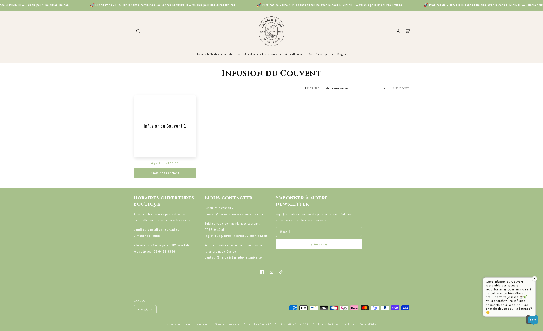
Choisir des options (164, 173)
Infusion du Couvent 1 (165, 126)
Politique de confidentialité (257, 324)
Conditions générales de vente (342, 324)
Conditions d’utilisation (286, 324)
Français (143, 309)
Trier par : (313, 88)
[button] (138, 31)
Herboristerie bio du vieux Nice (192, 324)
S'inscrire (318, 244)
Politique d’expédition (313, 324)
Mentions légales (368, 324)
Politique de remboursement (226, 324)
